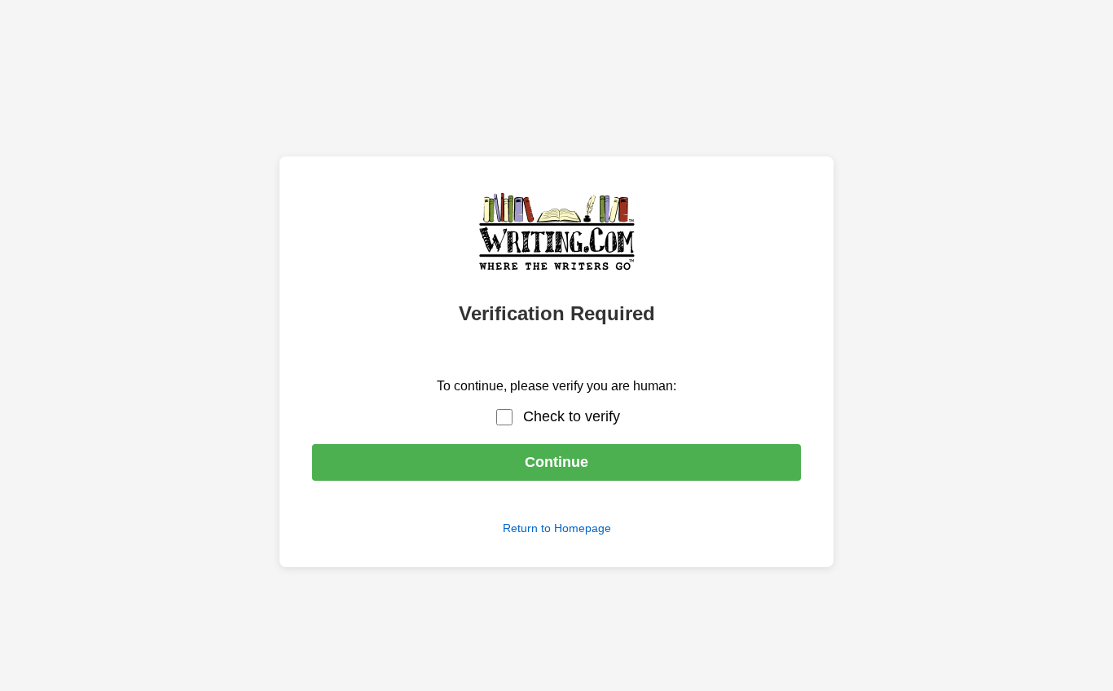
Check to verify (571, 416)
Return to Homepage (557, 528)
